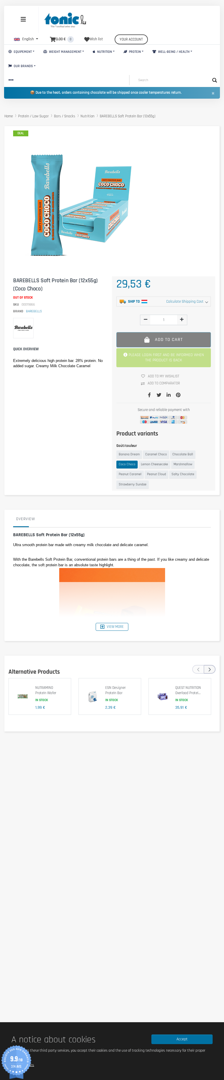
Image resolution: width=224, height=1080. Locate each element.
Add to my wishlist (163, 376)
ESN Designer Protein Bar (115, 690)
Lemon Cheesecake (154, 464)
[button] (26, 39)
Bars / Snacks (64, 116)
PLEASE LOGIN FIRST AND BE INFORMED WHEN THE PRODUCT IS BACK (165, 357)
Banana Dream (129, 454)
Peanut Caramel (130, 474)
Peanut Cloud (156, 474)
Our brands (23, 66)
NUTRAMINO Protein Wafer (45, 690)
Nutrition (104, 52)
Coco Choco (127, 464)
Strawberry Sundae (132, 484)
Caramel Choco (156, 454)
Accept (182, 1039)
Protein (134, 52)
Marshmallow (183, 464)
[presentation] (198, 669)
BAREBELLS (34, 311)
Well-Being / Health (173, 52)
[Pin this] (178, 395)
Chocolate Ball (182, 454)
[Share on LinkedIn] (169, 395)
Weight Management (64, 52)
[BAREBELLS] (23, 328)
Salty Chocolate (183, 474)
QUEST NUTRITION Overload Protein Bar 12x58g (188, 692)
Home (8, 116)
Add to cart (169, 340)
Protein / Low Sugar (33, 116)
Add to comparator (164, 383)
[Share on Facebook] (149, 395)
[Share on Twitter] (159, 395)
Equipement (22, 52)
